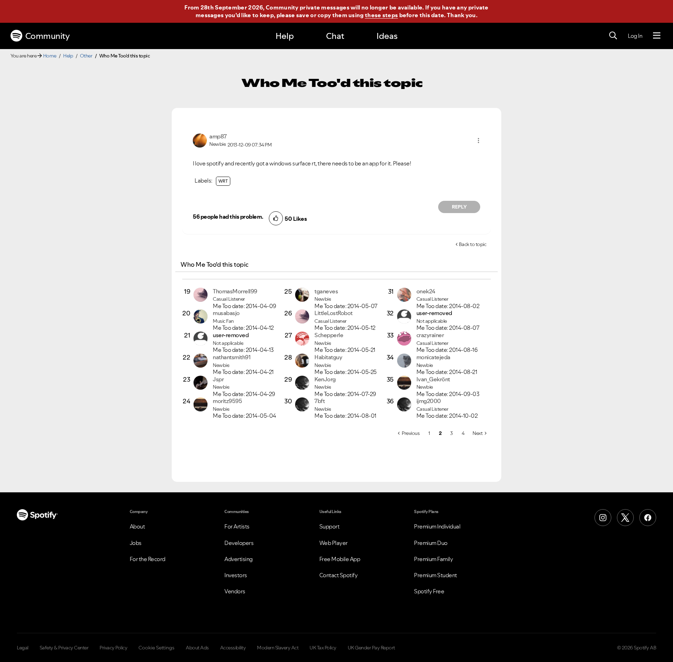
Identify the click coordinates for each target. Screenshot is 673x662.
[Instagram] (602, 517)
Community (47, 36)
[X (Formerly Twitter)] (625, 517)
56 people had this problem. (228, 216)
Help (285, 36)
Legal (22, 647)
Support (329, 526)
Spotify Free (429, 591)
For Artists (237, 526)
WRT (223, 181)
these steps (381, 15)
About (137, 526)
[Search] (613, 35)
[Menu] (656, 36)
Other (86, 55)
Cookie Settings (156, 647)
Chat (335, 36)
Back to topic (473, 244)
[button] (478, 140)
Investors (235, 575)
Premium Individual (437, 526)
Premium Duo (431, 543)
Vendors (234, 591)
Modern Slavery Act (277, 647)
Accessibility (233, 647)
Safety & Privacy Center (64, 647)
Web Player (333, 543)
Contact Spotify (338, 575)
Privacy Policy (113, 647)
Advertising (238, 559)
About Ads (197, 647)
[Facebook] (647, 517)
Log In (635, 36)
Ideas (386, 36)
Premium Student (435, 575)
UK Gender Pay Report (371, 647)
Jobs (136, 543)
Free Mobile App (339, 559)
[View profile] (200, 140)
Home (49, 55)
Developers (238, 543)
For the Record (147, 559)
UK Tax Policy (323, 647)
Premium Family (433, 559)
